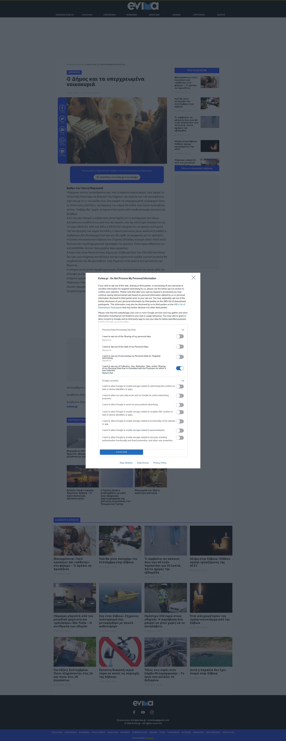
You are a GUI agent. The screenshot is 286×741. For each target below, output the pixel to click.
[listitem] (143, 329)
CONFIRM (121, 452)
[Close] (194, 278)
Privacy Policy (159, 463)
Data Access (143, 463)
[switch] (180, 336)
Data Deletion (126, 463)
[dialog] (143, 370)
